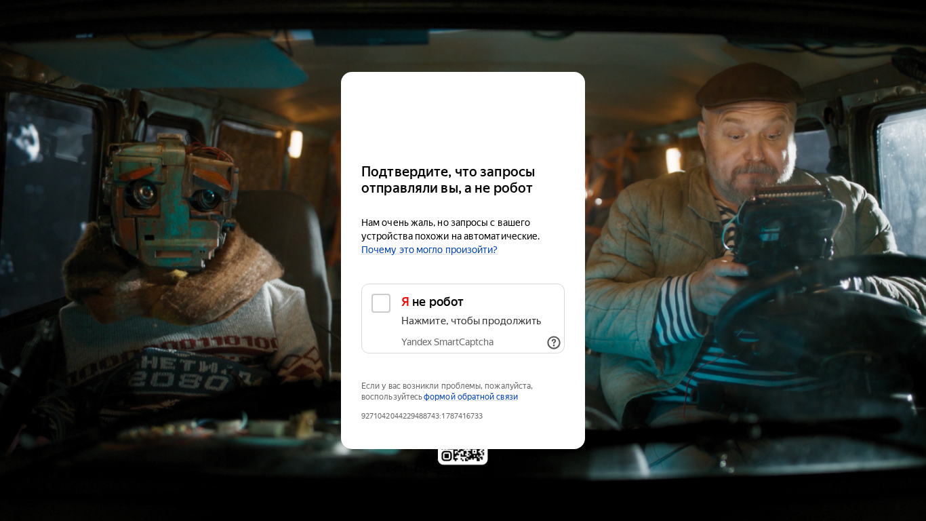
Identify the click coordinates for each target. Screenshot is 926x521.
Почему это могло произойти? (429, 249)
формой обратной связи (471, 397)
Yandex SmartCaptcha (447, 341)
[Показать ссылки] (554, 342)
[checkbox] (463, 318)
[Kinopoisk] (463, 111)
